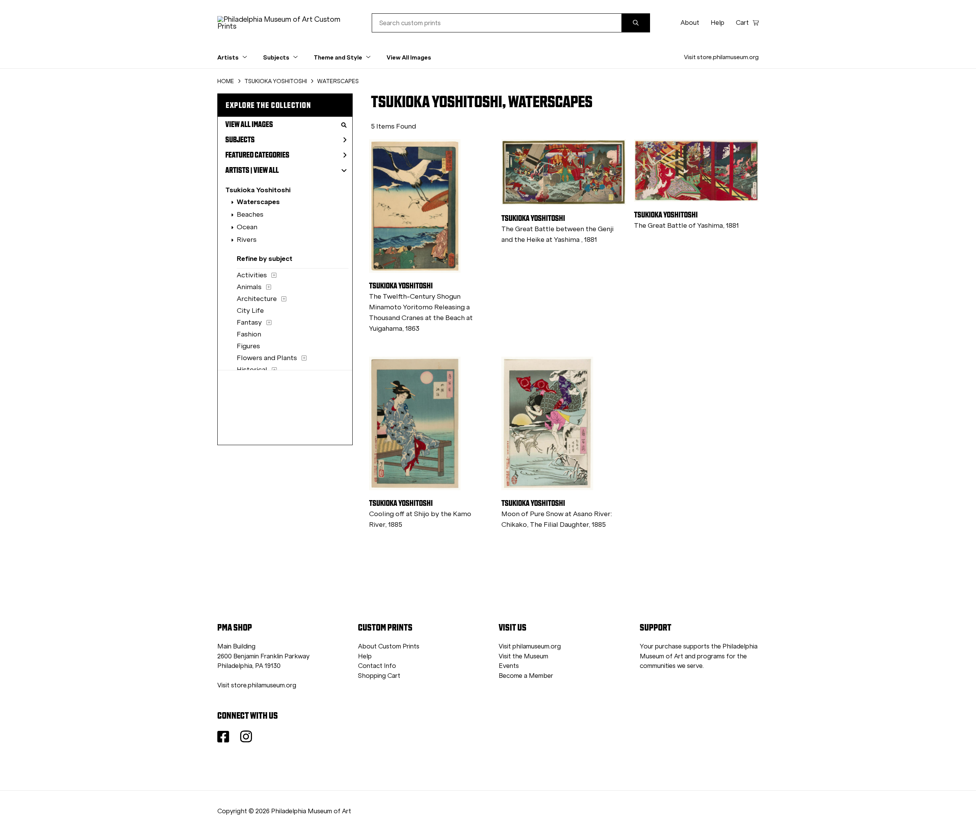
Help (717, 22)
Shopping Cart (379, 675)
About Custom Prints (388, 646)
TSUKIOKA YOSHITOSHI (275, 81)
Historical (252, 369)
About (690, 22)
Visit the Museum (523, 656)
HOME (225, 81)
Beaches (250, 214)
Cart (742, 22)
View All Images (409, 57)
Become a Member (526, 675)
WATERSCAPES (338, 81)
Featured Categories (257, 155)
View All (266, 170)
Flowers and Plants (267, 358)
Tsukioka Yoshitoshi (258, 189)
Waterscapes (258, 201)
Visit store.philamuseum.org (721, 57)
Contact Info (377, 665)
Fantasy (249, 322)
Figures (248, 346)
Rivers (247, 239)
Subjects (240, 139)
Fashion (249, 334)
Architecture (257, 298)
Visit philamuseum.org (530, 646)
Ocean (247, 227)
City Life (250, 310)
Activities (252, 275)
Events (509, 665)
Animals (249, 287)
